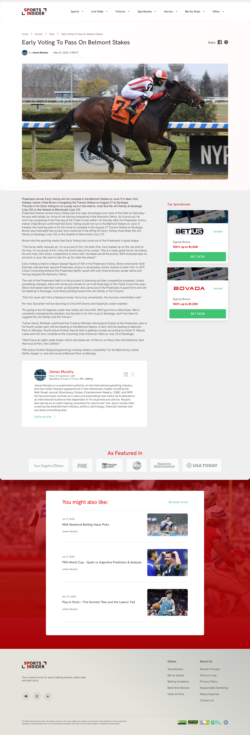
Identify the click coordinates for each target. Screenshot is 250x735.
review (218, 231)
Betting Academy (178, 681)
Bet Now (198, 256)
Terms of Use (208, 675)
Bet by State (192, 11)
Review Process (210, 669)
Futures (120, 11)
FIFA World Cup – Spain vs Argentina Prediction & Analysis (101, 562)
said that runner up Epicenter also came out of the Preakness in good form (89, 287)
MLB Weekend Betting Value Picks (85, 524)
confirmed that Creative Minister (71, 323)
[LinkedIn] (126, 374)
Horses (168, 11)
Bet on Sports (176, 675)
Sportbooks (145, 11)
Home (25, 34)
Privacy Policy (209, 681)
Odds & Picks (176, 694)
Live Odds (97, 11)
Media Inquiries (209, 694)
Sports (75, 11)
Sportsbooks (175, 669)
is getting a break (96, 330)
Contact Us (207, 700)
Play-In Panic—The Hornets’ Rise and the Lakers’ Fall (98, 602)
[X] (133, 374)
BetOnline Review (178, 687)
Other (216, 11)
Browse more (178, 502)
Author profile (42, 416)
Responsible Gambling (214, 687)
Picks (52, 34)
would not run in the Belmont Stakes (104, 223)
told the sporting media (45, 240)
